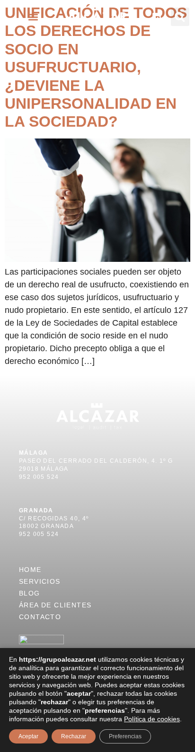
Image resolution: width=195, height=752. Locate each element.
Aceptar (28, 736)
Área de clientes (55, 605)
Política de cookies (152, 719)
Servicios (40, 581)
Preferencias (125, 736)
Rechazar (73, 736)
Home (30, 569)
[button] (33, 17)
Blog (29, 593)
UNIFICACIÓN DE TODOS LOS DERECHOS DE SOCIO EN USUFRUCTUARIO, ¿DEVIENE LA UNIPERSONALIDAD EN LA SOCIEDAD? (96, 67)
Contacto (40, 617)
